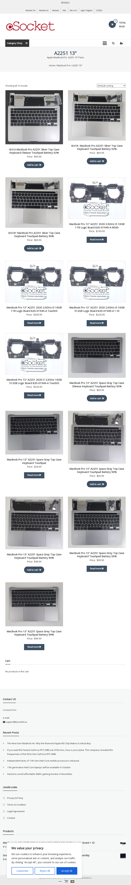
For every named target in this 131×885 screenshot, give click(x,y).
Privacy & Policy (15, 798)
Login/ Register (86, 10)
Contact (11, 817)
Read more (95, 239)
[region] (44, 860)
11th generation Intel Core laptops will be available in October (39, 767)
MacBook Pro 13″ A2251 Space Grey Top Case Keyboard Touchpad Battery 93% (96, 554)
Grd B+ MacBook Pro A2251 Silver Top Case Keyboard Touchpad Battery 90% (34, 234)
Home (52, 65)
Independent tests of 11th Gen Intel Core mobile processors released (43, 760)
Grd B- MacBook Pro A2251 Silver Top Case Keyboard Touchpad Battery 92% (97, 147)
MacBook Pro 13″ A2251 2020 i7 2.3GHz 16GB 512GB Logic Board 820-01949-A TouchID (34, 381)
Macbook (55, 10)
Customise (22, 870)
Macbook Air (44, 10)
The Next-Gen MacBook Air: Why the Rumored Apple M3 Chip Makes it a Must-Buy (49, 743)
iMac (64, 10)
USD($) (99, 10)
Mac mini (73, 10)
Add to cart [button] (32, 164)
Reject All (45, 870)
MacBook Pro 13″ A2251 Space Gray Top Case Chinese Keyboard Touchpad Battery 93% (96, 384)
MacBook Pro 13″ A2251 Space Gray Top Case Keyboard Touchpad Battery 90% (96, 470)
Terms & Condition (16, 804)
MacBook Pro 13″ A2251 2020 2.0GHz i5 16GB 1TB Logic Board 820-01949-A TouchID (34, 309)
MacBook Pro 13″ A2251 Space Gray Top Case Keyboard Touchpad (34, 461)
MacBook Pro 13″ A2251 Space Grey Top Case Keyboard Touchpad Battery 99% (34, 633)
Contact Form (9, 709)
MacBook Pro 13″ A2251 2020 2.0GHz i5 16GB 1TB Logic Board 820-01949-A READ (97, 225)
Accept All (66, 870)
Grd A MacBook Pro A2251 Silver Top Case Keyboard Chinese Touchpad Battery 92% (34, 151)
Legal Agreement (16, 811)
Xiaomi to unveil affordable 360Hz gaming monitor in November (39, 774)
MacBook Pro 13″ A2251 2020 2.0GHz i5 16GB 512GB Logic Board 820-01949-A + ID (97, 309)
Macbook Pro (30, 10)
